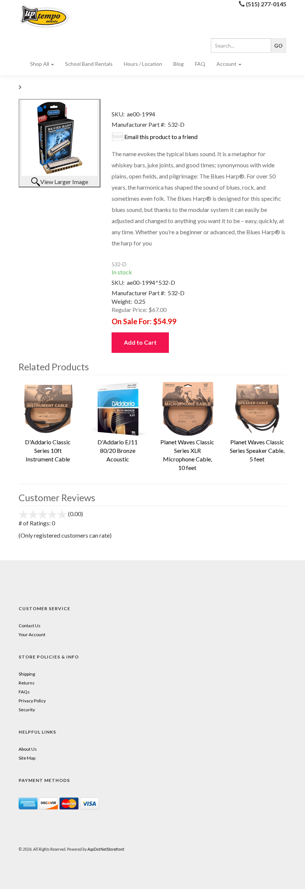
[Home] (48, 16)
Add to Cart (140, 342)
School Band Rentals (89, 64)
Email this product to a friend (161, 136)
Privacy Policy (32, 700)
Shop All (40, 64)
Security (27, 709)
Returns (27, 683)
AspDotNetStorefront (105, 849)
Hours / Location (143, 64)
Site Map (27, 758)
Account (227, 64)
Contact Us (30, 625)
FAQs (24, 692)
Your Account (32, 634)
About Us (28, 749)
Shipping (27, 674)
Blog (178, 64)
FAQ (200, 64)
